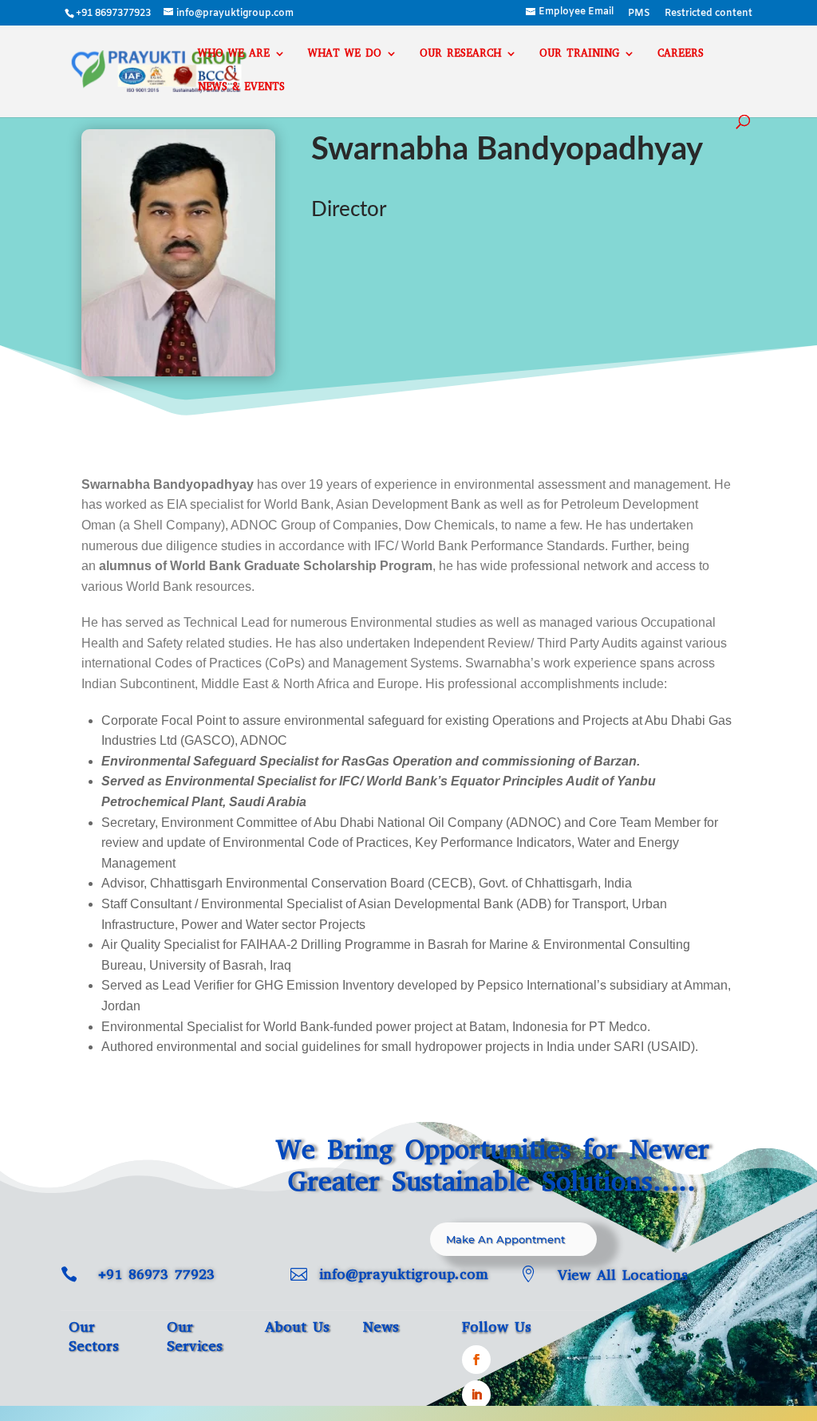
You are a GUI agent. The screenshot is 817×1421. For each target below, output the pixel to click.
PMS (639, 14)
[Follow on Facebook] (476, 1359)
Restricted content (708, 14)
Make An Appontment (505, 1239)
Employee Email (576, 12)
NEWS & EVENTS (241, 87)
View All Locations (623, 1275)
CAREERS (680, 54)
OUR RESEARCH (460, 54)
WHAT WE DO (344, 54)
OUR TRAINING (579, 54)
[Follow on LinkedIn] (476, 1394)
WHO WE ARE (234, 54)
